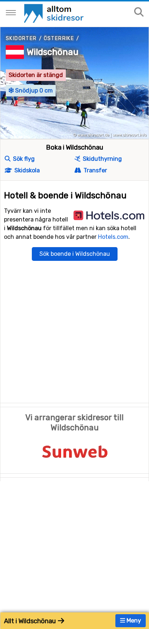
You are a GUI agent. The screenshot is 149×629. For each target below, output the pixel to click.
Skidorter (21, 38)
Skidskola (26, 170)
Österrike (59, 38)
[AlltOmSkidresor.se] (54, 12)
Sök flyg (23, 158)
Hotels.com (113, 236)
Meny (133, 620)
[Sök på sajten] (139, 12)
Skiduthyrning (101, 158)
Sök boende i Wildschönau (74, 253)
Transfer (94, 170)
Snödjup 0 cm (33, 90)
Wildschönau (52, 52)
